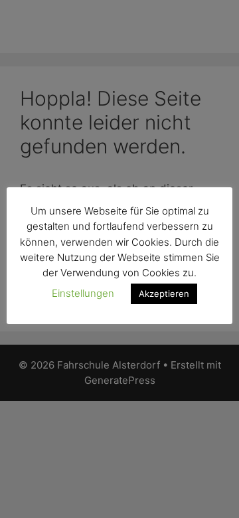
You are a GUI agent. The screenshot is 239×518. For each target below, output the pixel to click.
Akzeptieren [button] (164, 293)
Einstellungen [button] (83, 293)
